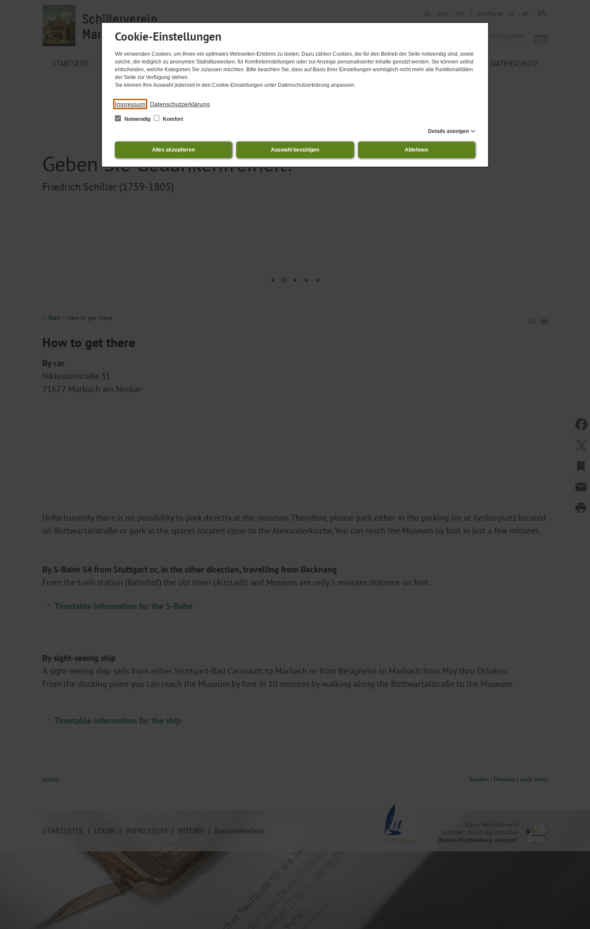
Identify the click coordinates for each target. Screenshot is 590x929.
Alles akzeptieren (173, 150)
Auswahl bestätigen (295, 150)
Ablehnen (416, 150)
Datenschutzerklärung (180, 104)
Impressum (130, 104)
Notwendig (137, 119)
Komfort (172, 119)
